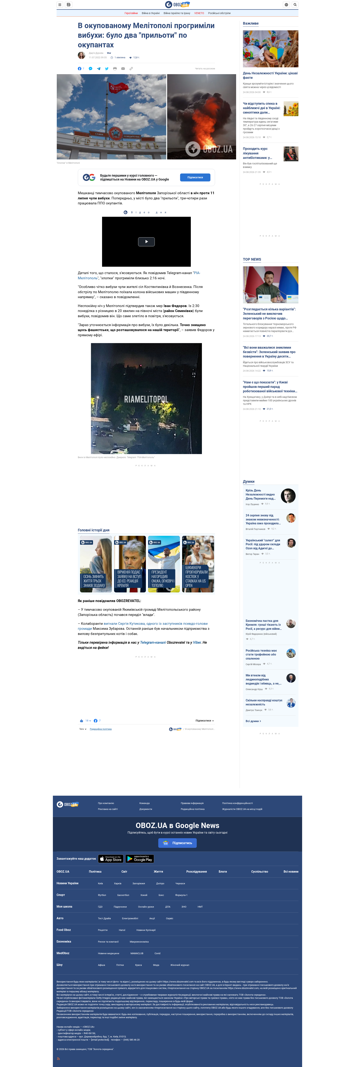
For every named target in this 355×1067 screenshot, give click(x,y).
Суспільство (259, 871)
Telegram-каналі (153, 642)
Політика (95, 871)
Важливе (251, 23)
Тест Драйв (104, 918)
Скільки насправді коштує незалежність (264, 702)
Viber (197, 642)
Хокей (144, 895)
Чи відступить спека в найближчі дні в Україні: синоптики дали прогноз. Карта (261, 108)
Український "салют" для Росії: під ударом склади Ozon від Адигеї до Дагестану (263, 544)
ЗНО (184, 906)
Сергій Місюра (253, 664)
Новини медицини (108, 953)
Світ (124, 871)
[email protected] (100, 1039)
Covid (157, 953)
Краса (138, 965)
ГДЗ (100, 906)
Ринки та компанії (108, 941)
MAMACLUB (137, 953)
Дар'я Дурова (96, 53)
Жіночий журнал (179, 965)
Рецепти (103, 930)
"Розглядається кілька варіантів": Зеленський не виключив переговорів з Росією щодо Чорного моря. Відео (269, 314)
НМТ (200, 906)
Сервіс (169, 918)
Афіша (101, 965)
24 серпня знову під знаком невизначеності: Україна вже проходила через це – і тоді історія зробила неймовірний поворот (263, 519)
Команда (144, 803)
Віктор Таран (252, 554)
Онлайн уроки (146, 906)
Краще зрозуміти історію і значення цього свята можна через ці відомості (268, 85)
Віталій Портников (255, 529)
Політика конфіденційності (237, 803)
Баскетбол (123, 895)
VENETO (199, 13)
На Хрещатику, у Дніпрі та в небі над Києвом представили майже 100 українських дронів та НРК (270, 400)
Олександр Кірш (254, 689)
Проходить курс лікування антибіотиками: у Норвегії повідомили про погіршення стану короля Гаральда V (260, 153)
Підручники (120, 906)
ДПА (167, 906)
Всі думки (252, 721)
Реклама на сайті (108, 809)
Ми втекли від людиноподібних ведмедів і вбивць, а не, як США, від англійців (262, 679)
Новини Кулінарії (145, 930)
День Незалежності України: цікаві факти (270, 75)
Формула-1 (181, 895)
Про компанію (106, 803)
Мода (156, 965)
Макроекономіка (139, 941)
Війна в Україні (151, 13)
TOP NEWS (252, 259)
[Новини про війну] (175, 730)
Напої (122, 930)
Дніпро (160, 883)
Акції (152, 918)
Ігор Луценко (252, 504)
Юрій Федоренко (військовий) (261, 634)
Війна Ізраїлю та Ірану (177, 13)
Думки (248, 481)
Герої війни (131, 13)
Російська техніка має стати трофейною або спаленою (261, 654)
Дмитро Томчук (254, 710)
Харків (117, 883)
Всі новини (291, 871)
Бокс (161, 895)
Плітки (120, 965)
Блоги (223, 871)
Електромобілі (130, 918)
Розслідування (196, 871)
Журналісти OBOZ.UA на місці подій (242, 809)
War (109, 53)
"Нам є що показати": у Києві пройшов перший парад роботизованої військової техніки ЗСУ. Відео (269, 387)
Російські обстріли (219, 13)
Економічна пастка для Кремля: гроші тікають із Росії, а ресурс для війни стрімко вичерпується (263, 625)
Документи (145, 809)
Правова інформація (192, 803)
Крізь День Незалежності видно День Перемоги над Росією (260, 494)
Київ (100, 883)
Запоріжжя (139, 883)
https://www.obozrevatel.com (178, 981)
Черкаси (180, 883)
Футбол (102, 895)
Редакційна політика (101, 729)
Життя (158, 871)
